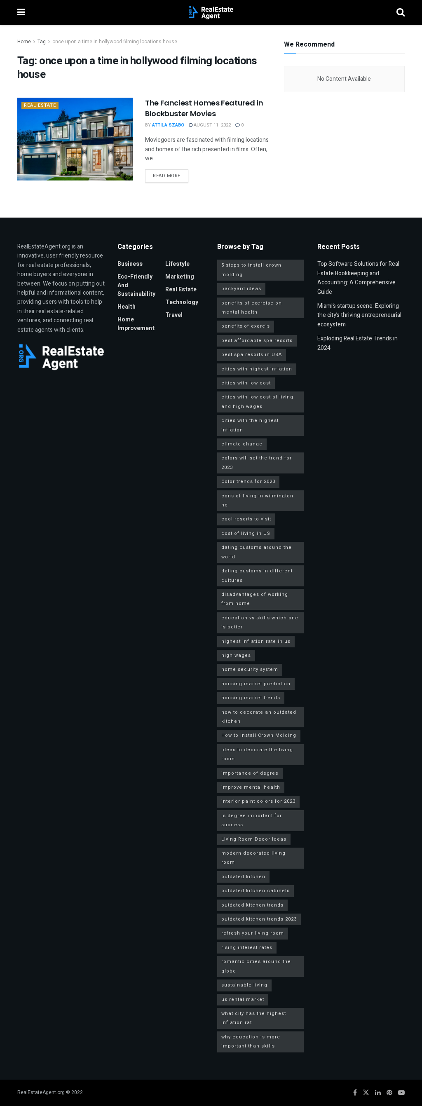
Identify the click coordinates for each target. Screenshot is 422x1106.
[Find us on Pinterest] (389, 1093)
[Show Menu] (21, 12)
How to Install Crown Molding (258, 735)
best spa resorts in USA (251, 354)
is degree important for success (251, 820)
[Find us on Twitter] (366, 1093)
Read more (170, 175)
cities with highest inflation (256, 369)
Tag (42, 41)
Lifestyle (177, 264)
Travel (174, 315)
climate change (242, 444)
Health (126, 306)
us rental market (242, 999)
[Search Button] (400, 12)
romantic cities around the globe (256, 966)
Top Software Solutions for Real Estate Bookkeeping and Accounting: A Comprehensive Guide (358, 278)
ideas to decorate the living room (257, 754)
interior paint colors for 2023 (258, 801)
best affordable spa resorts (257, 340)
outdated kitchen (243, 876)
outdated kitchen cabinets (255, 890)
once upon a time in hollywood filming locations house (114, 41)
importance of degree (250, 773)
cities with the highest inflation (250, 425)
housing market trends (250, 697)
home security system (249, 669)
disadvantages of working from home (254, 599)
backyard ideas (241, 288)
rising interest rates (246, 947)
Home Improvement (136, 324)
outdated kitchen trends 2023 (259, 919)
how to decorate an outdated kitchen (258, 717)
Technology (181, 302)
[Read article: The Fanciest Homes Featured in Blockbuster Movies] (75, 139)
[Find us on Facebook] (355, 1093)
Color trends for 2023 (248, 481)
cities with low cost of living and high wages (257, 402)
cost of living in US (245, 533)
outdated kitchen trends (252, 905)
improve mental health (250, 787)
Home (24, 41)
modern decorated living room (253, 858)
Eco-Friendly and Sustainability (136, 285)
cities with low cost (246, 383)
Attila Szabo (168, 125)
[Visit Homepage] (211, 12)
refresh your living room (252, 933)
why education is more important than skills (250, 1041)
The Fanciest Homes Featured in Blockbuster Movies (204, 108)
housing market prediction (256, 683)
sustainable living (244, 985)
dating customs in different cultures (257, 575)
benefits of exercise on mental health (251, 308)
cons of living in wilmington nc (257, 500)
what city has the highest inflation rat (253, 1018)
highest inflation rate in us (256, 641)
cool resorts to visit (246, 519)
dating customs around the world (256, 552)
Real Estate (40, 105)
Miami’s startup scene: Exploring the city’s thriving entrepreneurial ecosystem (359, 315)
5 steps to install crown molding (251, 270)
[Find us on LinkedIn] (378, 1093)
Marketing (179, 276)
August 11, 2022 (211, 125)
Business (130, 264)
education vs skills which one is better (259, 622)
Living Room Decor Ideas (253, 839)
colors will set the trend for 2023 (256, 463)
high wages (236, 655)
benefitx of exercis (245, 326)
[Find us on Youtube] (401, 1093)
